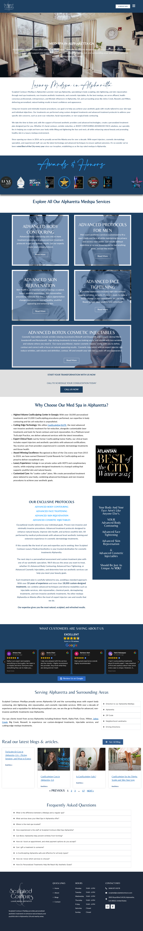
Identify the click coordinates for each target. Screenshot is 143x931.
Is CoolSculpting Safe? (86, 776)
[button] (138, 661)
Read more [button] (78, 671)
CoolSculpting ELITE (57, 425)
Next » (90, 791)
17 (83, 791)
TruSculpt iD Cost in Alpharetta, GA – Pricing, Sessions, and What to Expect (18, 755)
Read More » (8, 765)
